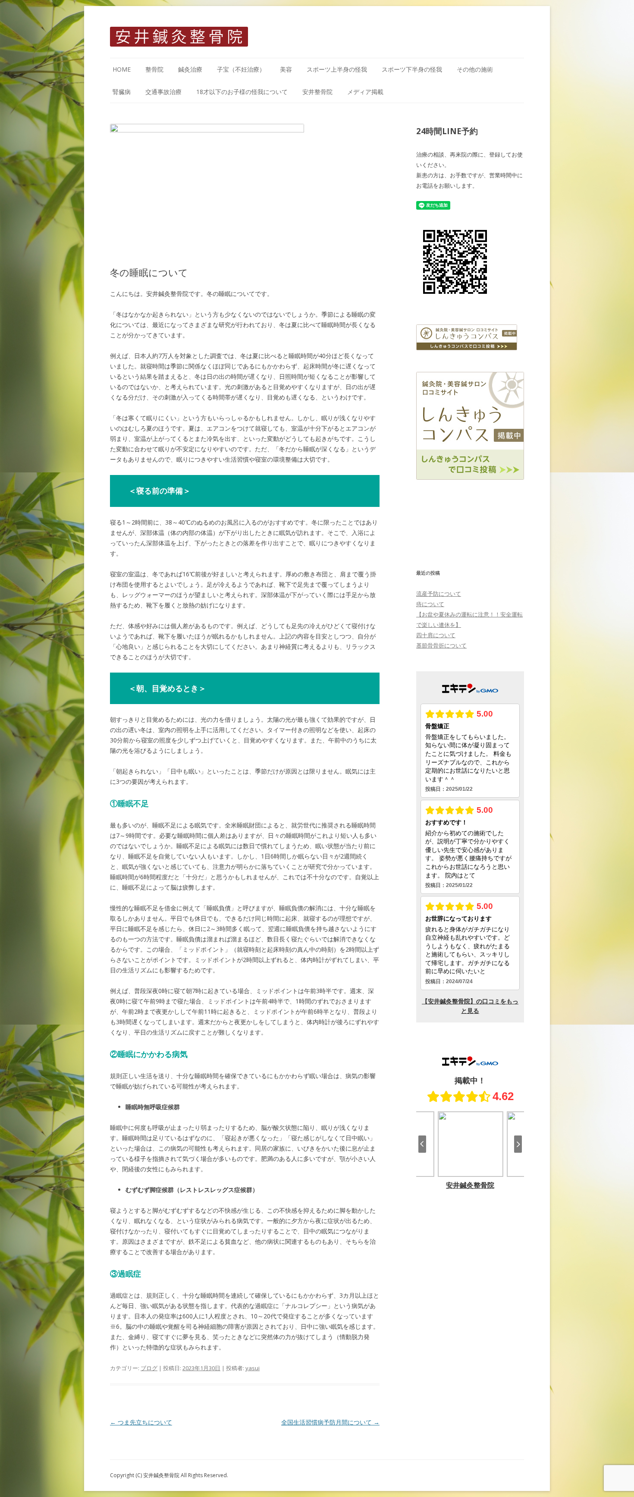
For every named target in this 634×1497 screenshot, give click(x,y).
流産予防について (438, 594)
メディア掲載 (365, 92)
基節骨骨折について (441, 645)
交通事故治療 (163, 92)
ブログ (149, 1368)
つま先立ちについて (141, 1422)
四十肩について (435, 635)
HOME (122, 69)
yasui (252, 1368)
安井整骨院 (317, 92)
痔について (430, 604)
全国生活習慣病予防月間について (330, 1422)
